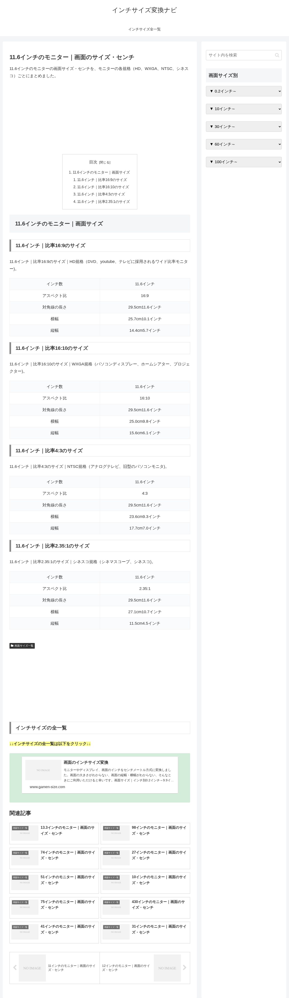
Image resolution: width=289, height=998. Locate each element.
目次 (93, 162)
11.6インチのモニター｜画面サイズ (101, 172)
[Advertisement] (99, 117)
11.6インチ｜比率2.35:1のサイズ (103, 202)
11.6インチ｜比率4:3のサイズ (101, 194)
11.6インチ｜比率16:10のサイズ (103, 187)
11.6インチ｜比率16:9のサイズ (102, 180)
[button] (277, 55)
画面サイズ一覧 (23, 645)
